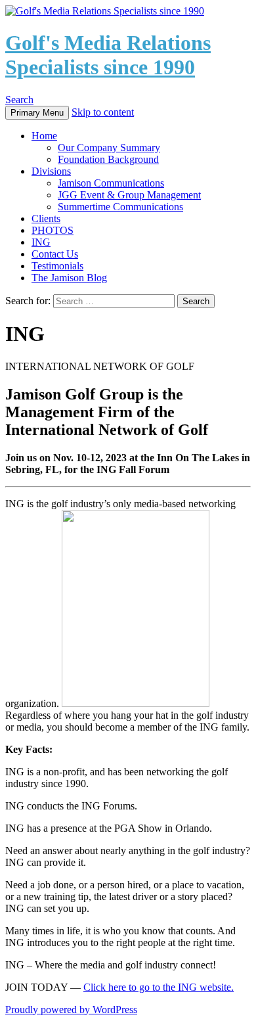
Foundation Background (108, 159)
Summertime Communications (120, 206)
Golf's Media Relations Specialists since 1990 (108, 55)
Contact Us (55, 254)
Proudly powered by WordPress (71, 1009)
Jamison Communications (111, 183)
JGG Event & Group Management (129, 194)
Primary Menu (37, 113)
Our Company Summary (109, 147)
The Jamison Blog (69, 277)
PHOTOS (53, 230)
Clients (46, 218)
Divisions (51, 171)
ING (41, 242)
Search (19, 99)
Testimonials (57, 265)
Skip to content (103, 112)
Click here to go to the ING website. (158, 987)
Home (44, 135)
